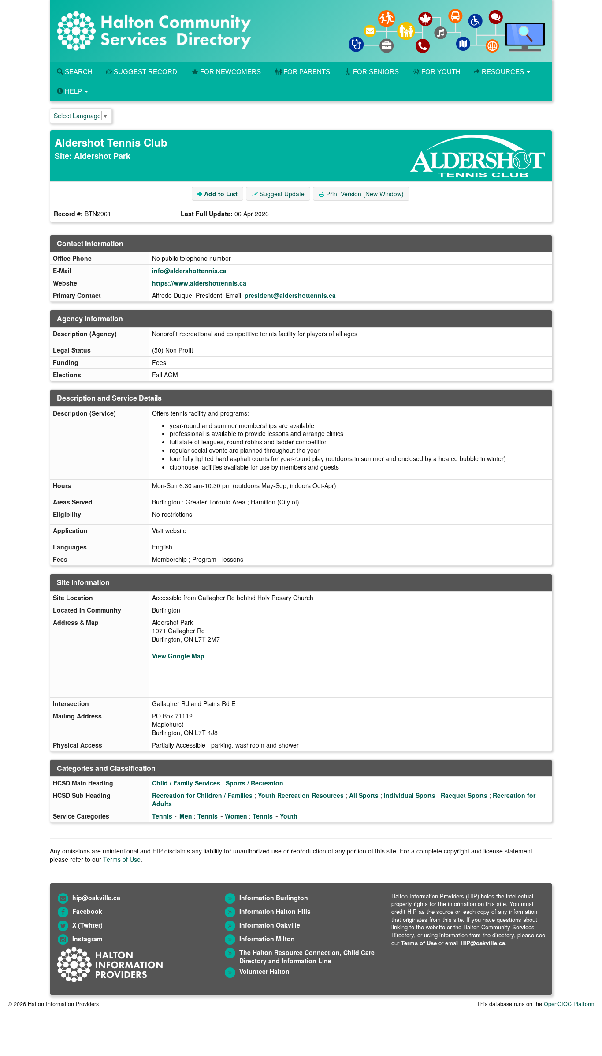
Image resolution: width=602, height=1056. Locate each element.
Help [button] (73, 91)
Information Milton (267, 938)
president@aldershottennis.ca (290, 295)
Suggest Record (144, 71)
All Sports (364, 795)
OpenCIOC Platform (569, 1004)
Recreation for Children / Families (202, 795)
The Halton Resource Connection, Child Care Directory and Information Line (307, 956)
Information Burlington (273, 897)
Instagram (87, 938)
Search (78, 71)
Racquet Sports (464, 795)
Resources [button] (503, 71)
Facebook (87, 911)
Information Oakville (269, 925)
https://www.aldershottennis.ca (199, 282)
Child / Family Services (186, 782)
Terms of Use (122, 859)
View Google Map (178, 655)
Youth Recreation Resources (301, 795)
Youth (288, 816)
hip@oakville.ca (96, 897)
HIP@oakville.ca (483, 943)
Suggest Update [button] (281, 193)
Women (236, 816)
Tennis (162, 816)
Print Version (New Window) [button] (364, 193)
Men (185, 816)
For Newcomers (230, 71)
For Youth (441, 71)
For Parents (306, 71)
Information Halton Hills (275, 911)
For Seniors (376, 71)
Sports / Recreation (254, 782)
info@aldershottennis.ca (189, 270)
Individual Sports (409, 795)
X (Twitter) (87, 925)
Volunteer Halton (264, 971)
